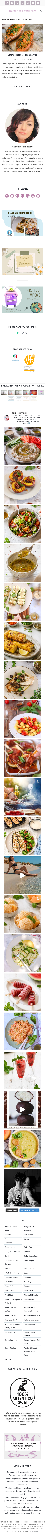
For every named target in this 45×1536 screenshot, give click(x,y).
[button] (3, 12)
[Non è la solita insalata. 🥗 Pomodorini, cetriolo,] (22, 524)
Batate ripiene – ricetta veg (22, 54)
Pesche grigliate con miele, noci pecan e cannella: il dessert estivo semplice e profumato (22, 1482)
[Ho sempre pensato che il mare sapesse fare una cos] (22, 875)
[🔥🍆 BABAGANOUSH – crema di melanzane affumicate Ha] (22, 446)
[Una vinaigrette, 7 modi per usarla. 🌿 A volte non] (22, 563)
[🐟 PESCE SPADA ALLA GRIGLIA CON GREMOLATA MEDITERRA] (22, 680)
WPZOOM (35, 1531)
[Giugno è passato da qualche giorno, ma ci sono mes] (22, 1188)
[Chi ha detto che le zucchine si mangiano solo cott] (22, 953)
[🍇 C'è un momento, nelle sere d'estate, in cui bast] (22, 758)
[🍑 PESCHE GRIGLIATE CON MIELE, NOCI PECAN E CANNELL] (22, 485)
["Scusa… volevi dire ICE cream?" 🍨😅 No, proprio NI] (22, 914)
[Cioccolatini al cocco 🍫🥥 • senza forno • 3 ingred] (22, 1109)
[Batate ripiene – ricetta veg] (22, 25)
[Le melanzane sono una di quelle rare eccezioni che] (22, 836)
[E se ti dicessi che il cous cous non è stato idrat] (22, 1031)
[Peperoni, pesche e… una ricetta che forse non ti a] (22, 1149)
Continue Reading (22, 86)
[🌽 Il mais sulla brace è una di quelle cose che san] (22, 641)
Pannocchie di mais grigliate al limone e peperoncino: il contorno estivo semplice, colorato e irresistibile (22, 1500)
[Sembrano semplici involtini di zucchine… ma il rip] (22, 602)
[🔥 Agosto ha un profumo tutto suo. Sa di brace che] (22, 797)
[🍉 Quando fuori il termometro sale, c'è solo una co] (22, 992)
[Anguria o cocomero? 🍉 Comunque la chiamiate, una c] (22, 1070)
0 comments (30, 59)
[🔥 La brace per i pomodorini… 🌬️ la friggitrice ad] (22, 719)
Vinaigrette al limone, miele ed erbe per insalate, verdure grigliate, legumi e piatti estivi (22, 1491)
